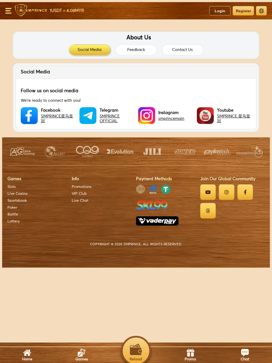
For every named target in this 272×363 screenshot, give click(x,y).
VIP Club (79, 194)
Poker (12, 207)
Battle (12, 214)
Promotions (81, 187)
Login (220, 11)
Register (243, 11)
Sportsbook (17, 200)
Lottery (13, 221)
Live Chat (80, 200)
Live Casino (17, 194)
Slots (11, 187)
